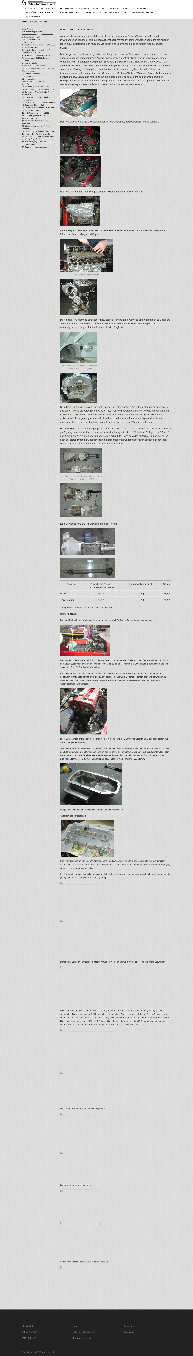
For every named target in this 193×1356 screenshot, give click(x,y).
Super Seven (29, 8)
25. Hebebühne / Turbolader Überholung (38, 131)
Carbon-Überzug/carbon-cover (39, 12)
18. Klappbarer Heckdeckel (33, 105)
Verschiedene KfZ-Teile (141, 12)
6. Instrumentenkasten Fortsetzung (36, 55)
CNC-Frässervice (93, 12)
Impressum (129, 1326)
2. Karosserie (27, 42)
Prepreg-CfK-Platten (115, 12)
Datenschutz (130, 1332)
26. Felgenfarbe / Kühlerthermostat (36, 134)
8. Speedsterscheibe (30, 63)
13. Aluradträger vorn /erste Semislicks (37, 87)
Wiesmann (84, 8)
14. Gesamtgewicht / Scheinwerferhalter (38, 89)
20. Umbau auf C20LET (31, 110)
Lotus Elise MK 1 (67, 8)
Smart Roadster (47, 8)
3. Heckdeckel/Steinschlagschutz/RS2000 (38, 45)
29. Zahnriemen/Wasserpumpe (34, 147)
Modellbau (99, 8)
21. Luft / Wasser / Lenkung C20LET (36, 113)
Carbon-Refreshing (118, 8)
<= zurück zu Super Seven (32, 32)
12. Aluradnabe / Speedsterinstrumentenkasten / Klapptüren (34, 81)
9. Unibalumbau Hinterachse (33, 66)
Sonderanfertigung (70, 12)
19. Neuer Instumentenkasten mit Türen (38, 108)
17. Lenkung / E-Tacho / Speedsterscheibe (38, 102)
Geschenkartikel (141, 8)
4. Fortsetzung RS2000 (31, 47)
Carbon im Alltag (32, 16)
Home (24, 21)
